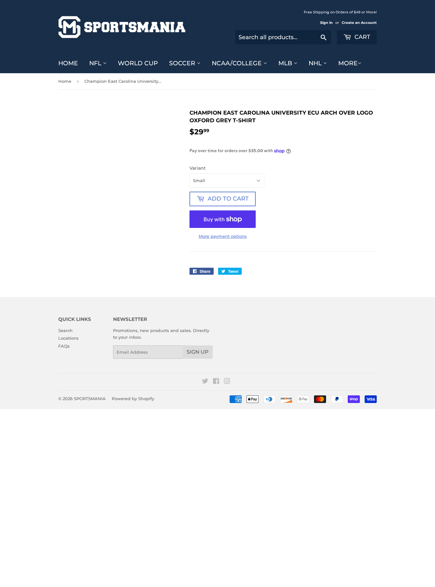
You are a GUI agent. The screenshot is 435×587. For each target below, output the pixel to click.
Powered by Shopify (133, 398)
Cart (361, 36)
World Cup (138, 63)
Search (65, 330)
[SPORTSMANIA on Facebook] (216, 382)
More (348, 63)
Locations (68, 338)
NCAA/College (237, 63)
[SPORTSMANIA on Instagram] (227, 382)
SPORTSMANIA (90, 398)
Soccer (183, 63)
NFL (96, 63)
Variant (197, 168)
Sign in (326, 22)
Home (68, 63)
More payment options (223, 236)
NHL (316, 63)
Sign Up (198, 352)
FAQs (64, 346)
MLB (286, 63)
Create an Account (359, 22)
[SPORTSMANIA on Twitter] (205, 382)
